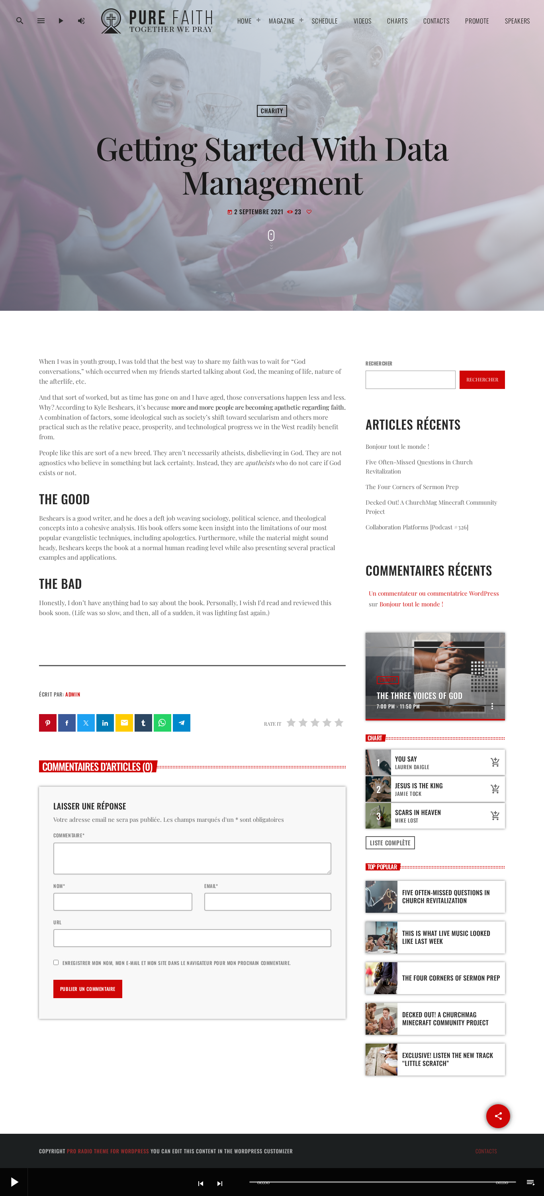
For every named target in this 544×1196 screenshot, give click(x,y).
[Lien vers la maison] (159, 21)
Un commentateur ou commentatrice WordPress (434, 593)
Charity (272, 111)
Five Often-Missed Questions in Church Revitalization (446, 896)
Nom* (59, 885)
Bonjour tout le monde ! (397, 446)
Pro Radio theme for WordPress (108, 1151)
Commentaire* (68, 835)
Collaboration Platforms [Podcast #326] (417, 527)
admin (72, 694)
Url (57, 922)
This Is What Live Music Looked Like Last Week (446, 936)
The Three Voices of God (419, 695)
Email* (211, 885)
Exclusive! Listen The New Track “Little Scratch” (447, 1059)
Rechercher (379, 363)
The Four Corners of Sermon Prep (412, 487)
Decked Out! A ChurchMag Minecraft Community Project (445, 1018)
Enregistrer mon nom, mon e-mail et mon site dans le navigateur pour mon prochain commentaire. (177, 962)
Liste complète (390, 842)
